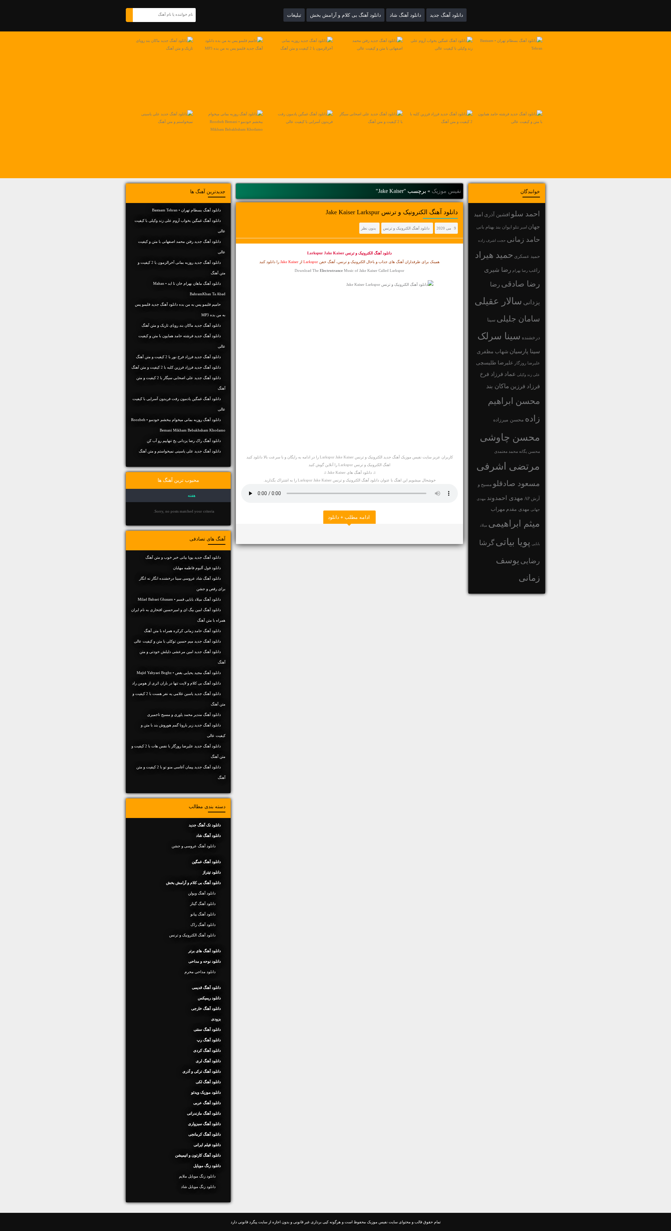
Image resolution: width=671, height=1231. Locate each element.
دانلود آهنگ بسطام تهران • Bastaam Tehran (186, 210)
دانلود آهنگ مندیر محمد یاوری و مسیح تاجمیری (184, 714)
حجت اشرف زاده (492, 240)
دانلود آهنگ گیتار (203, 903)
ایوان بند (504, 227)
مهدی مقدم (517, 509)
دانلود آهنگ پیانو (203, 914)
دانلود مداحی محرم (200, 972)
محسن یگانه (529, 451)
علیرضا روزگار (527, 363)
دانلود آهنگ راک (203, 924)
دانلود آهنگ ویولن (202, 893)
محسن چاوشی (510, 437)
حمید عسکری (527, 256)
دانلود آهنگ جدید (446, 15)
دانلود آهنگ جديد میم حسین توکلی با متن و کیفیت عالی (177, 641)
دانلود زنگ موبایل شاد (198, 1187)
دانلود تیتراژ (212, 872)
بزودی (216, 1019)
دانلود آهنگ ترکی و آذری (201, 1071)
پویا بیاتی (513, 542)
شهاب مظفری (492, 351)
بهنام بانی (485, 227)
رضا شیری (497, 269)
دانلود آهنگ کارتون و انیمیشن (198, 1155)
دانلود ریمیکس (209, 998)
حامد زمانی (523, 239)
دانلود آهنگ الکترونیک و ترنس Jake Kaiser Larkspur (392, 212)
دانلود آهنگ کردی (207, 1050)
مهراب (498, 509)
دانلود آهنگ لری (208, 1061)
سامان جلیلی (518, 318)
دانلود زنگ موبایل (207, 1166)
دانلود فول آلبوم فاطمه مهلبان (197, 568)
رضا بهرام (520, 270)
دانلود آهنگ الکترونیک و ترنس (406, 228)
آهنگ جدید (391, 457)
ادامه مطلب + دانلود (349, 517)
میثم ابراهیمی (514, 524)
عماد (510, 374)
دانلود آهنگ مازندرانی (204, 1113)
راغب (534, 270)
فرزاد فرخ (491, 374)
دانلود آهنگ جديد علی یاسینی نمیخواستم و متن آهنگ (180, 451)
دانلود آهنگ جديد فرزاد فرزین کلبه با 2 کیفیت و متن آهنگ (176, 367)
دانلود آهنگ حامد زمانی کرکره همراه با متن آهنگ (182, 631)
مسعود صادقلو (516, 483)
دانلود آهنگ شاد (405, 15)
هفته (191, 495)
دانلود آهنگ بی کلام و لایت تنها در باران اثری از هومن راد (176, 683)
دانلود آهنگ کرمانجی (204, 1134)
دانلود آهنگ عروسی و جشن (194, 846)
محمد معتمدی (506, 451)
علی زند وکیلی (528, 375)
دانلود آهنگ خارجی (206, 1008)
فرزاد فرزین (525, 386)
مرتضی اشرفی (508, 466)
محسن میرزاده (508, 419)
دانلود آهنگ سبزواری (204, 1124)
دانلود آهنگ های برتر (204, 951)
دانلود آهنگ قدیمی (206, 987)
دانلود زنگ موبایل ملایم (197, 1176)
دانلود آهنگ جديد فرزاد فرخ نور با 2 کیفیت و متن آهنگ (178, 357)
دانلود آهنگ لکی (208, 1082)
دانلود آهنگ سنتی (207, 1029)
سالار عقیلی (498, 301)
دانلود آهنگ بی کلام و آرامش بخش (345, 15)
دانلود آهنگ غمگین (206, 862)
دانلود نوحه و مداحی (204, 961)
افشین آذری (497, 214)
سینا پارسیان (525, 351)
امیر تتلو (520, 227)
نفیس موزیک (446, 191)
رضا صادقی (520, 284)
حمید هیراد (494, 255)
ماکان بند (497, 386)
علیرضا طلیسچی (494, 362)
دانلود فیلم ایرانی (207, 1145)
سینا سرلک (499, 336)
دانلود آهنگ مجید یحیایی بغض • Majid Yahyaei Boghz (179, 673)
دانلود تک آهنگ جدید (205, 825)
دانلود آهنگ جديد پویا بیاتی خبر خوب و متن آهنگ (183, 557)
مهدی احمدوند (505, 497)
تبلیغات (294, 15)
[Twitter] (243, 534)
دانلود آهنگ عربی (207, 1103)
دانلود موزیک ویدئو (206, 1092)
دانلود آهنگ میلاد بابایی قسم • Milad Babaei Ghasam (179, 599)
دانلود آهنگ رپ (209, 1040)
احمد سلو (525, 214)
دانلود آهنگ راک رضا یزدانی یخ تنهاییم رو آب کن (184, 441)
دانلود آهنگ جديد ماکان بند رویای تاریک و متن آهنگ (181, 325)
